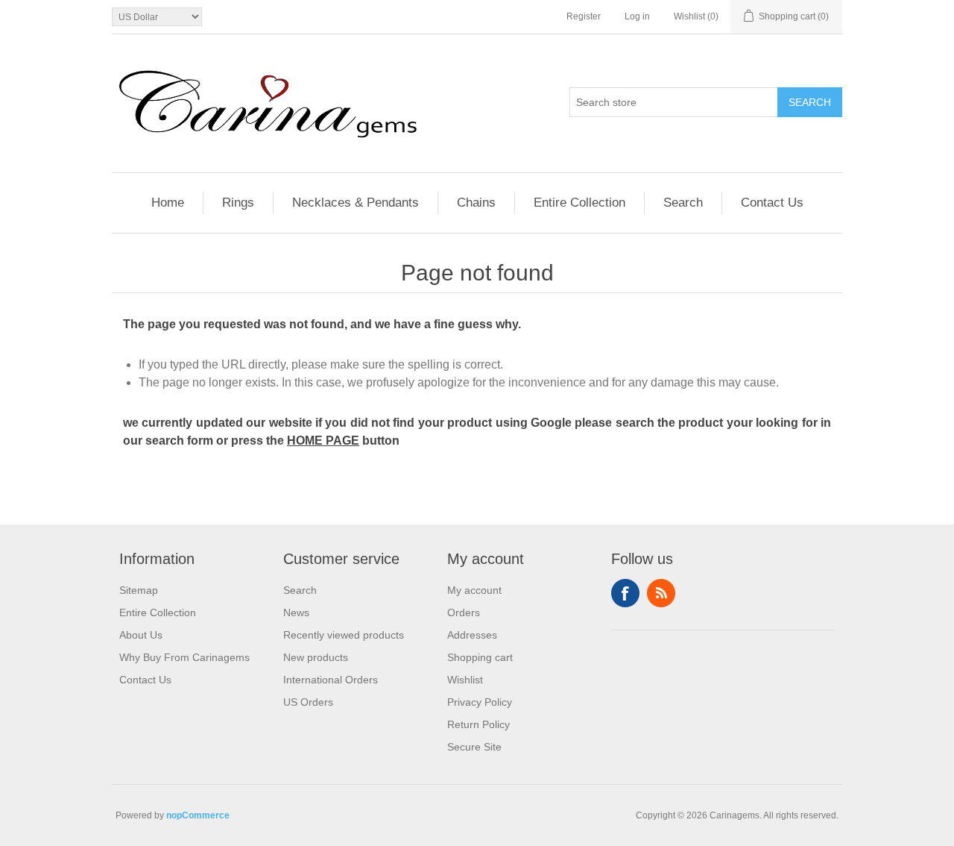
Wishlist (465, 680)
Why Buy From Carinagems (184, 657)
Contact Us (772, 202)
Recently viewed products (343, 635)
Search (810, 102)
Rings (238, 202)
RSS (661, 593)
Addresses (472, 635)
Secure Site (474, 747)
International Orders (330, 680)
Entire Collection (579, 202)
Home (167, 202)
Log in (637, 16)
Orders (463, 612)
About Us (140, 635)
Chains (476, 202)
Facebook (625, 593)
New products (315, 657)
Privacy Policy (479, 702)
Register (583, 16)
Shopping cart (480, 657)
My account (474, 590)
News (296, 612)
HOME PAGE (323, 440)
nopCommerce (198, 815)
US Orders (308, 702)
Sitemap (138, 590)
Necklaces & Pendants (355, 202)
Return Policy (478, 724)
